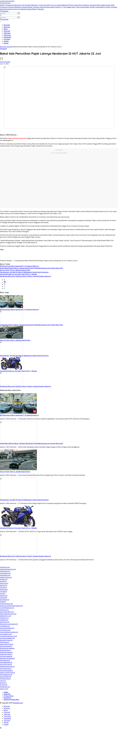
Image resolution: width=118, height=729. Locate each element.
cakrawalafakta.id (6, 662)
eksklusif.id (4, 589)
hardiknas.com (5, 687)
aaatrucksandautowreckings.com (11, 606)
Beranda (7, 25)
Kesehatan (7, 37)
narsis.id (3, 681)
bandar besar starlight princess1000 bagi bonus (16, 565)
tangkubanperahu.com (8, 569)
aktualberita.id (5, 660)
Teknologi (7, 35)
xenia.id (2, 594)
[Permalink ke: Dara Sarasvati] (1, 60)
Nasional (7, 27)
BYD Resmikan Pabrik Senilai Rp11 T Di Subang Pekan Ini (19, 266)
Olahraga (7, 33)
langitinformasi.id (6, 654)
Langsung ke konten (7, 1)
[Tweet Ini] (5, 282)
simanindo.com (5, 575)
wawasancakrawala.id (7, 658)
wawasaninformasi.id (7, 666)
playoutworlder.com (7, 612)
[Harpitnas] (4, 11)
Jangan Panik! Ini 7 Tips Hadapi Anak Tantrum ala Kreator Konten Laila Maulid (77, 7)
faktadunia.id (4, 642)
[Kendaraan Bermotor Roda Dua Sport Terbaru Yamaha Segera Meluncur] (11, 384)
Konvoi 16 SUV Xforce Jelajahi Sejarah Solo (15, 270)
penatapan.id (4, 600)
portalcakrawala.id (6, 671)
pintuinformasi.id (6, 664)
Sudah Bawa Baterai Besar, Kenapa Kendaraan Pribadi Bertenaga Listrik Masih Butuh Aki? (31, 268)
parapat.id (3, 598)
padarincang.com (6, 577)
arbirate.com (4, 610)
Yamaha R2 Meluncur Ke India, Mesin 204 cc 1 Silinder (18, 274)
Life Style (7, 39)
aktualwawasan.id (6, 675)
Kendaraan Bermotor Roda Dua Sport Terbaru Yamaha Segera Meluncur (25, 276)
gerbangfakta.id (5, 677)
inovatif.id (3, 592)
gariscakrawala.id (6, 646)
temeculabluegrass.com (8, 614)
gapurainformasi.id (6, 644)
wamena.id (3, 596)
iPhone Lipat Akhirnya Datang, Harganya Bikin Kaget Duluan (89, 5)
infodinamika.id (5, 679)
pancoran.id (4, 583)
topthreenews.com (6, 604)
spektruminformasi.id (7, 673)
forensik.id (3, 685)
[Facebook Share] (4, 280)
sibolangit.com (5, 571)
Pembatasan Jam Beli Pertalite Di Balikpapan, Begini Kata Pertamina (24, 272)
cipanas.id (3, 587)
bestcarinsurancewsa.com (9, 624)
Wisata (6, 41)
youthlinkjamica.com (7, 608)
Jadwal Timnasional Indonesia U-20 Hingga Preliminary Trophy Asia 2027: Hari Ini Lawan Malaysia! (34, 5)
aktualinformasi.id (6, 640)
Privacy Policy (8, 696)
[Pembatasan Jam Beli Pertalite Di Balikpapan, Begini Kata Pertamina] (11, 354)
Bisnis (6, 29)
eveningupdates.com (7, 628)
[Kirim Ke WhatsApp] (4, 288)
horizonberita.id (5, 668)
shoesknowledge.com (7, 638)
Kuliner (6, 43)
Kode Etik (7, 694)
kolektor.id (3, 579)
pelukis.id (3, 581)
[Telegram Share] (4, 286)
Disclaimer (7, 698)
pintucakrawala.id (6, 656)
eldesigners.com (5, 616)
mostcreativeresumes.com (9, 632)
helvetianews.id (5, 650)
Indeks (6, 692)
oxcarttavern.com (6, 634)
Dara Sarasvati (5, 62)
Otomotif (7, 31)
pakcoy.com (4, 689)
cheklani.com (4, 618)
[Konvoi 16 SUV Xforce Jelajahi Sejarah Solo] (11, 338)
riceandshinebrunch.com (8, 636)
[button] (18, 13)
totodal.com (4, 620)
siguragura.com (5, 573)
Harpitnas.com (18, 703)
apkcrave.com (4, 622)
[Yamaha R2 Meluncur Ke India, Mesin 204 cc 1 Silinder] (11, 369)
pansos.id (3, 683)
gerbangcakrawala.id (7, 648)
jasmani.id (3, 585)
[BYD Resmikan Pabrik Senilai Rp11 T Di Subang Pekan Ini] (11, 307)
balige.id (3, 602)
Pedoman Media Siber (11, 699)
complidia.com (5, 626)
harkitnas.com (5, 567)
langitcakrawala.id (6, 652)
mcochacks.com (5, 630)
